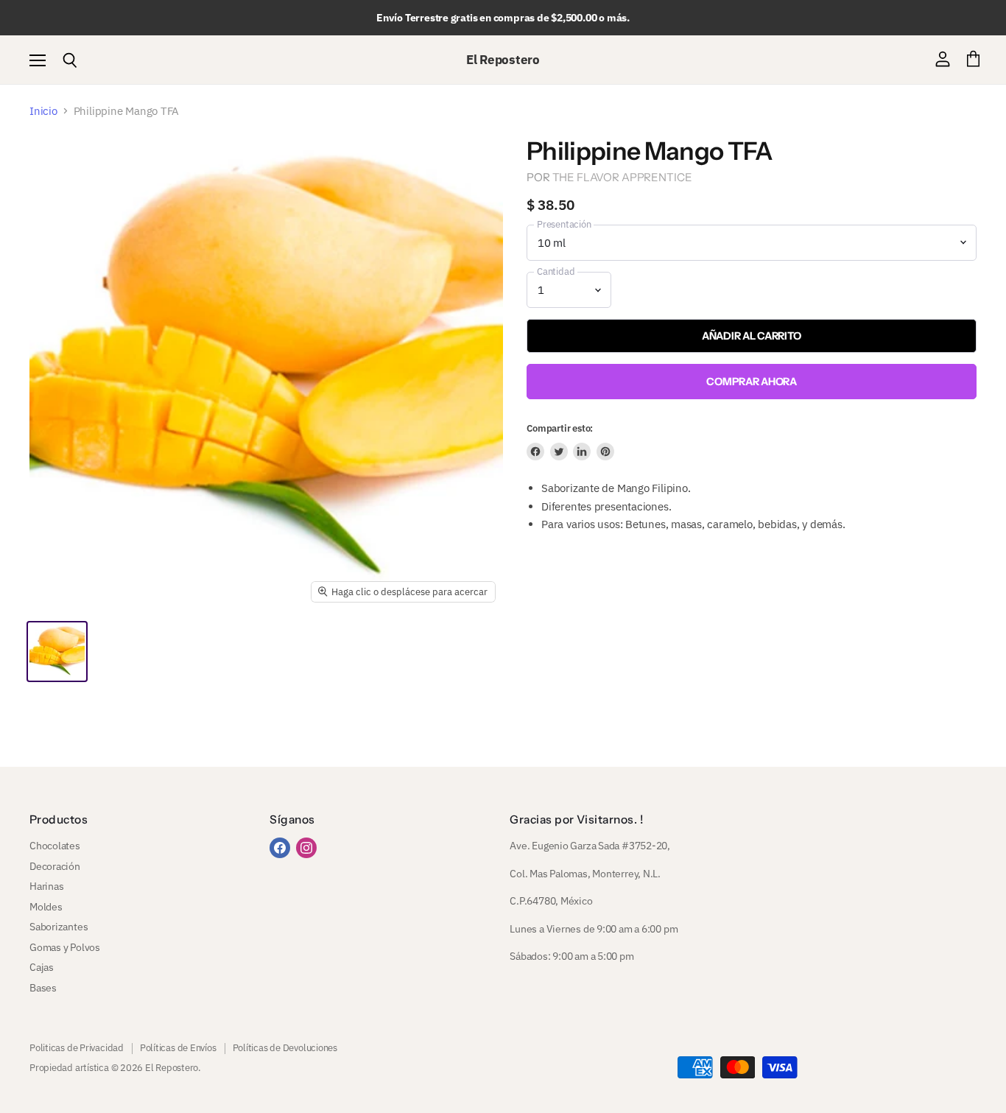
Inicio (43, 111)
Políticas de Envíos (178, 1048)
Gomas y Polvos (64, 947)
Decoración (54, 866)
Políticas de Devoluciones (285, 1048)
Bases (43, 987)
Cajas (41, 967)
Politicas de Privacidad (76, 1048)
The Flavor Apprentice (622, 177)
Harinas (46, 886)
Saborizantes (58, 926)
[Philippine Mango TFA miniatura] (57, 651)
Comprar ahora (751, 381)
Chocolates (54, 845)
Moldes (46, 906)
